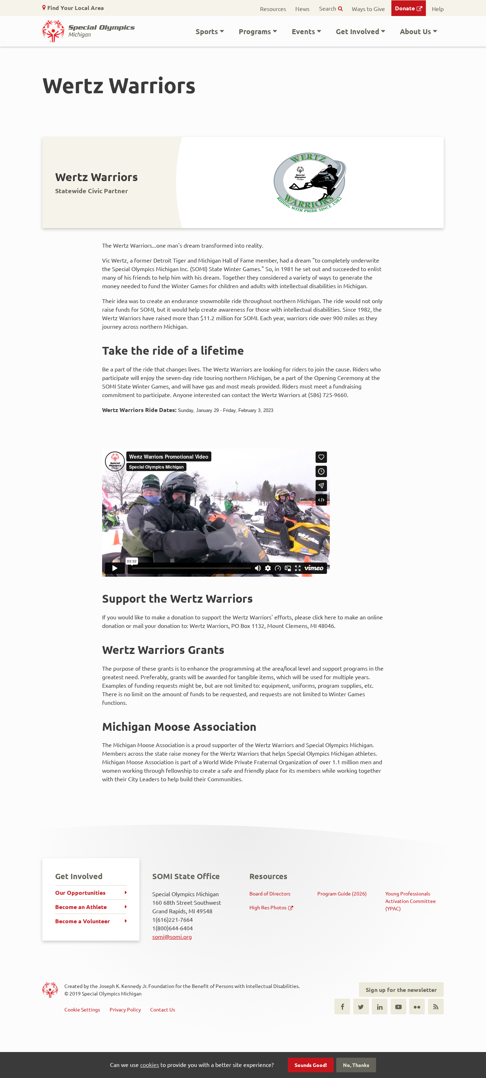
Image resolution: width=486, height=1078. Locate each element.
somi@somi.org (172, 936)
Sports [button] (207, 31)
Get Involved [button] (357, 31)
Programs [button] (255, 31)
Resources (273, 8)
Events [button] (303, 31)
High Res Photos (267, 907)
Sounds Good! (311, 1065)
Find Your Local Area (75, 7)
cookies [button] (149, 1064)
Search (327, 8)
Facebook (342, 1006)
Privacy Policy (125, 1009)
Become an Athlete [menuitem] (81, 906)
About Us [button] (415, 31)
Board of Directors (269, 893)
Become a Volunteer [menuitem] (82, 921)
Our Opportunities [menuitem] (80, 892)
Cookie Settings (82, 1009)
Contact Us (162, 1009)
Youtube (398, 1006)
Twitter (361, 1006)
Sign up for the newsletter (401, 989)
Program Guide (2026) (342, 893)
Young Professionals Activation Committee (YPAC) (410, 900)
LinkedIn (379, 1006)
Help (438, 8)
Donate (405, 8)
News (302, 8)
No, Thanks (356, 1065)
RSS (436, 1006)
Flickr (417, 1006)
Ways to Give (368, 8)
